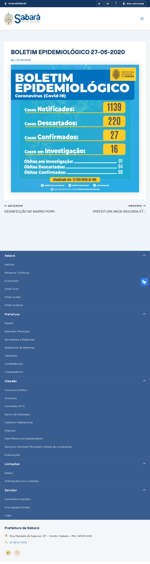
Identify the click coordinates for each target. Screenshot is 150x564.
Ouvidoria (11, 398)
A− (99, 3)
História (9, 264)
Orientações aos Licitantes (22, 481)
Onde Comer (13, 297)
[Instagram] (17, 552)
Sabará (10, 255)
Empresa (10, 430)
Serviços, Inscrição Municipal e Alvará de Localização (38, 446)
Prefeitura (12, 314)
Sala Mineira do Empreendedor (24, 438)
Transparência (14, 372)
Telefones (11, 355)
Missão (9, 323)
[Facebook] (8, 552)
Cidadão (11, 381)
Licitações (12, 464)
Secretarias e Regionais (20, 339)
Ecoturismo (12, 281)
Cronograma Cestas (17, 507)
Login (8, 515)
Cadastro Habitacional (19, 422)
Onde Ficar (12, 289)
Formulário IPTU (15, 406)
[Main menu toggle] (142, 19)
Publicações (12, 455)
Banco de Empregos (17, 414)
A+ (108, 3)
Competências (14, 363)
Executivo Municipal (17, 331)
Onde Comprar (14, 305)
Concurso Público (16, 390)
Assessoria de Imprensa (19, 347)
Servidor (11, 490)
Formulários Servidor (18, 499)
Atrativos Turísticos (17, 272)
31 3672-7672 (18, 542)
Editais (9, 473)
